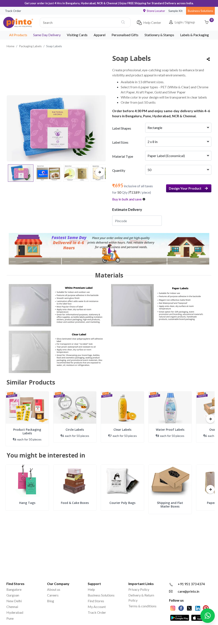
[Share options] (208, 59)
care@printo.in (188, 591)
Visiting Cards (77, 35)
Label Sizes (120, 142)
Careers (53, 595)
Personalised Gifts (125, 35)
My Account (97, 607)
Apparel (99, 35)
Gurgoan (12, 595)
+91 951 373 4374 (191, 584)
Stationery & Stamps (159, 35)
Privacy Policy (138, 589)
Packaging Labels (30, 46)
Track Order (13, 11)
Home (10, 46)
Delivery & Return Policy (141, 597)
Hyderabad (14, 612)
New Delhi (14, 601)
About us (53, 589)
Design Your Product (185, 188)
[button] (85, 22)
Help (91, 589)
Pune (10, 618)
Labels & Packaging (194, 35)
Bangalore (14, 589)
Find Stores (96, 601)
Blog (50, 601)
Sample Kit (175, 11)
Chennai (12, 607)
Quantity (118, 170)
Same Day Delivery (47, 35)
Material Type (122, 156)
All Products (18, 35)
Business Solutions (200, 11)
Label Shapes (121, 128)
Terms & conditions (142, 606)
